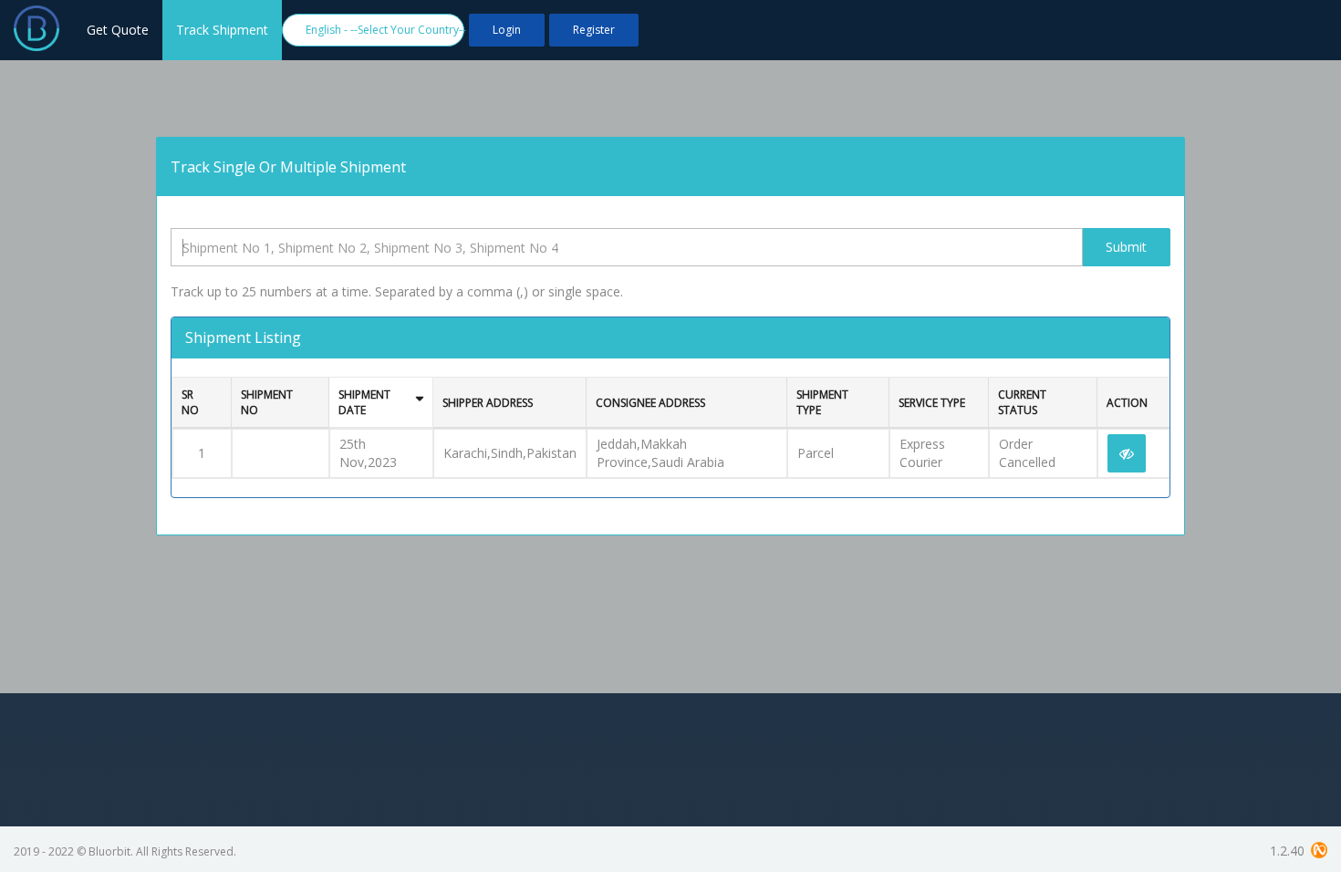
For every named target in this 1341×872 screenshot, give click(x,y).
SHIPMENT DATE (364, 402)
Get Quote (118, 29)
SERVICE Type (932, 402)
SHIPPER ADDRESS (487, 402)
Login (507, 29)
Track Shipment (222, 29)
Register (594, 29)
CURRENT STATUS (1022, 402)
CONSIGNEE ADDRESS (650, 402)
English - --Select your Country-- (385, 29)
